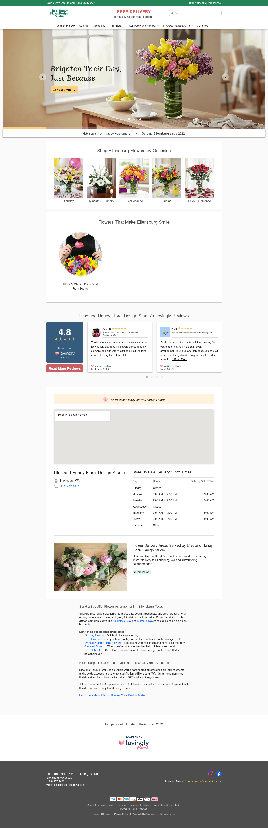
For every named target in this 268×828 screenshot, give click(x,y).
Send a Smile (62, 90)
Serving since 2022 (163, 133)
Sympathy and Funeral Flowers (102, 642)
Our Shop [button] (203, 25)
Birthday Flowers (94, 635)
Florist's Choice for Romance (115, 332)
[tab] (134, 119)
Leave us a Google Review (204, 781)
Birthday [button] (117, 25)
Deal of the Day (66, 25)
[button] (147, 377)
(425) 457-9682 (69, 486)
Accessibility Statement (144, 814)
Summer (84, 25)
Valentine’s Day (122, 621)
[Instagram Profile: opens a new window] (210, 773)
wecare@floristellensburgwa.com (65, 784)
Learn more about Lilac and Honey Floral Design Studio (112, 695)
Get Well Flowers (94, 646)
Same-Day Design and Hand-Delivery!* (70, 3)
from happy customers (107, 133)
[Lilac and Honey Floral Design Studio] (72, 14)
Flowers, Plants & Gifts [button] (176, 25)
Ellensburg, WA (141, 571)
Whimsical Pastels (180, 332)
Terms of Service (101, 814)
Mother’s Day (145, 621)
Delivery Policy (167, 814)
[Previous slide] (42, 76)
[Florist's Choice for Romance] (96, 332)
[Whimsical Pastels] (165, 332)
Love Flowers (92, 639)
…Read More (179, 359)
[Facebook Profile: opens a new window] (219, 773)
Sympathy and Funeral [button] (143, 25)
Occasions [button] (99, 25)
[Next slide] (225, 76)
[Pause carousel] (129, 119)
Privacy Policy (121, 814)
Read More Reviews (65, 368)
